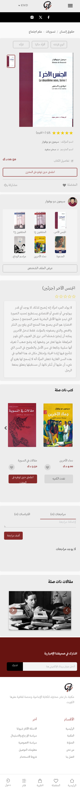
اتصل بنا (70, 757)
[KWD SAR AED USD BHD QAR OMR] (40, 5)
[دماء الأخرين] (58, 425)
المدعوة (60, 256)
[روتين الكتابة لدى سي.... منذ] (40, 610)
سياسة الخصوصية (27, 743)
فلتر (24, 785)
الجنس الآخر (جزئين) (60, 232)
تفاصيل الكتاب (61, 161)
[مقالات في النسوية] (22, 425)
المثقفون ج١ (40, 232)
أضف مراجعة (13, 536)
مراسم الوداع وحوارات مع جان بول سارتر (19, 256)
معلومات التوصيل (28, 750)
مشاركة (12, 185)
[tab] (58, 514)
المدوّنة (70, 743)
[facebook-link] (49, 17)
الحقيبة (40, 785)
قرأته (21, 45)
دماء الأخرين (66, 460)
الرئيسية (70, 729)
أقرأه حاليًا (40, 45)
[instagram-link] (32, 17)
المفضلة (56, 785)
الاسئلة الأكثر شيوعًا (27, 729)
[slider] (65, 297)
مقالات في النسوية (27, 460)
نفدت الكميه (58, 479)
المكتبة (70, 736)
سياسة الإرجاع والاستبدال (24, 736)
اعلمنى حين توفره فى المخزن (22, 479)
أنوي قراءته (58, 45)
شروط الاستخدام (28, 757)
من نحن (70, 750)
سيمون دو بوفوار (50, 142)
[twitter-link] (40, 17)
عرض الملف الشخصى (40, 268)
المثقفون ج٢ (19, 232)
